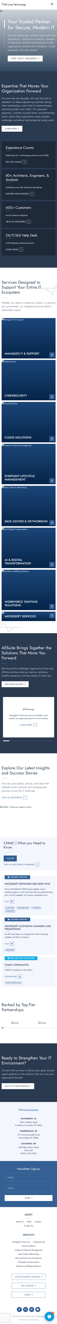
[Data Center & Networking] (29, 506)
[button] (6, 740)
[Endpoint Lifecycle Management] (29, 464)
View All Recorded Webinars (19, 864)
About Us (20, 1221)
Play (9, 858)
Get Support (27, 1285)
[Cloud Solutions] (29, 422)
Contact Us (28, 1225)
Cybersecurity (39, 1241)
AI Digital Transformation (28, 1262)
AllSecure (10, 908)
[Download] (29, 972)
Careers (37, 1221)
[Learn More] (28, 717)
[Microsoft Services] (29, 616)
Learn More (11, 128)
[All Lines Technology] (15, 4)
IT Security (36, 908)
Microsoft (10, 911)
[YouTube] (37, 1309)
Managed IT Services (21, 1241)
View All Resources (12, 797)
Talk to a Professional (17, 1086)
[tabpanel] (15, 1022)
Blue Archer (41, 1316)
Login (27, 1294)
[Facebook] (19, 1309)
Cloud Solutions (28, 1245)
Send (27, 1198)
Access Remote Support (27, 1276)
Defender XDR (22, 908)
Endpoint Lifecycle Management (28, 1249)
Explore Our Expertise (17, 193)
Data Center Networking (28, 1254)
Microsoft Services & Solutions (28, 1258)
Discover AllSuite (14, 684)
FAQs (29, 1221)
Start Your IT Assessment (24, 58)
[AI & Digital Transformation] (29, 548)
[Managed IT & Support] (29, 338)
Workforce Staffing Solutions (28, 1266)
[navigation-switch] (52, 4)
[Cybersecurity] (29, 380)
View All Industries (16, 221)
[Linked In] (31, 1309)
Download (11, 976)
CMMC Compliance (13, 983)
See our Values (13, 161)
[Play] (29, 896)
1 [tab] (2, 1027)
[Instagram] (25, 1309)
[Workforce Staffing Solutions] (29, 590)
